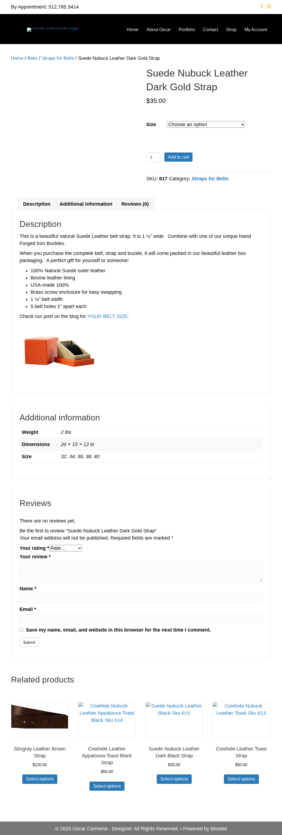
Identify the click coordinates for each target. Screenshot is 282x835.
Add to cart (178, 157)
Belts (32, 58)
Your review (35, 556)
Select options (40, 779)
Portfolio (187, 29)
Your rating (34, 548)
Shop (231, 29)
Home (133, 29)
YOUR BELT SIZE (107, 316)
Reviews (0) (135, 204)
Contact (210, 29)
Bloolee (219, 828)
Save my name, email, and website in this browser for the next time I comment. (118, 630)
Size (151, 124)
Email (28, 609)
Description (36, 204)
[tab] (37, 204)
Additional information (85, 204)
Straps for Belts (58, 58)
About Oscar (159, 29)
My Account (256, 29)
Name (28, 588)
